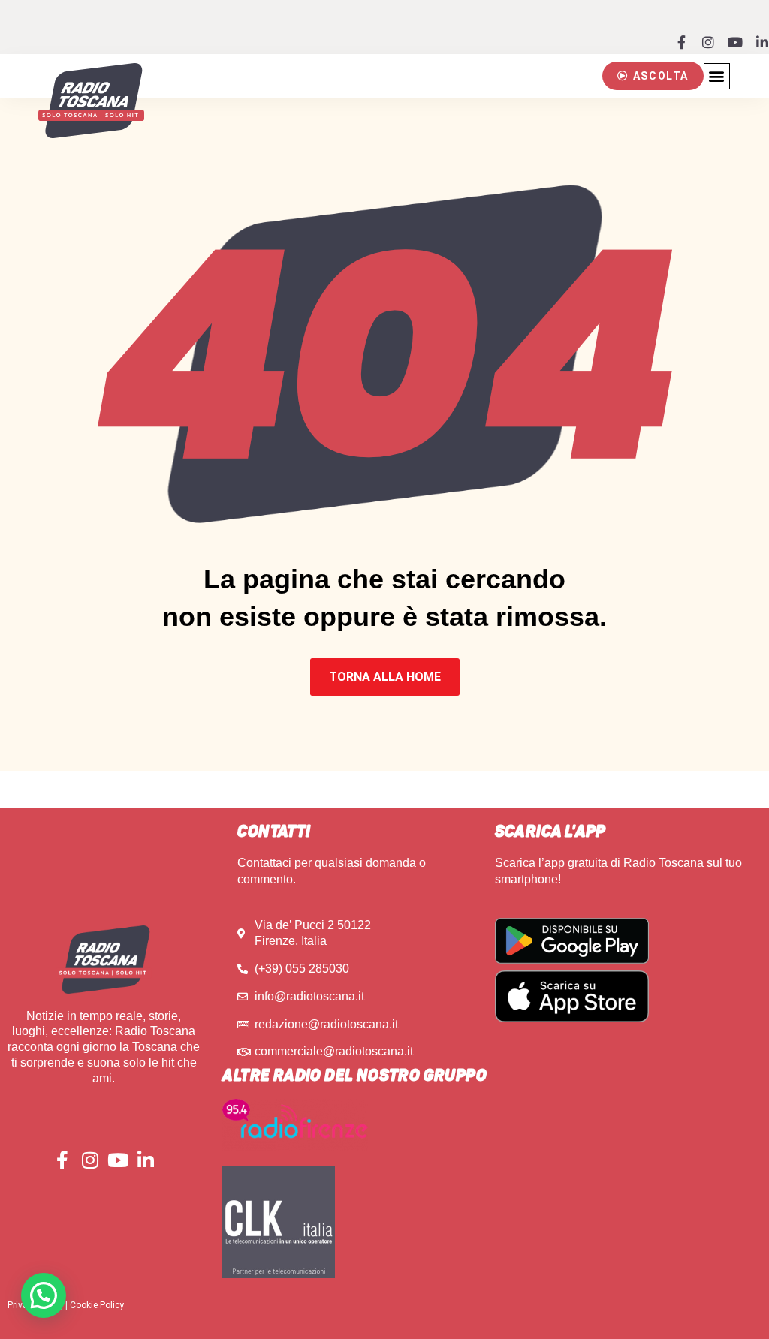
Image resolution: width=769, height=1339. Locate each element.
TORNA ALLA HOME (385, 677)
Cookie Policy (97, 1305)
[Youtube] (735, 42)
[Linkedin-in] (762, 42)
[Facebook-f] (681, 42)
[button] (652, 76)
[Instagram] (708, 42)
